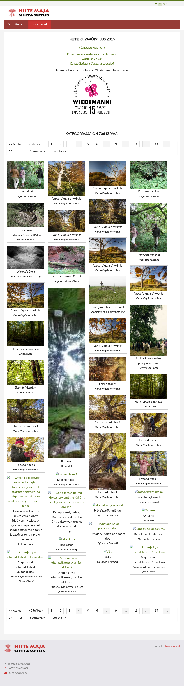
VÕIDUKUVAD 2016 (92, 48)
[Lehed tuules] (108, 368)
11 (135, 144)
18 (20, 151)
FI (160, 4)
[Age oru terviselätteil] (67, 259)
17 (10, 151)
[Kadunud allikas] (149, 174)
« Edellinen (35, 144)
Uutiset (20, 24)
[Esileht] (29, 16)
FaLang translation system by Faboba (19, 629)
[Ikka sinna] (67, 539)
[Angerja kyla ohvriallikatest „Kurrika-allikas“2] (67, 563)
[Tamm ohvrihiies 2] (108, 407)
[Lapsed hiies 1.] (67, 474)
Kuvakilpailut (39, 24)
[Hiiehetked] (26, 174)
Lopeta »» (59, 151)
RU (164, 4)
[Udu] (108, 552)
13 (156, 144)
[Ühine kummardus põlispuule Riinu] (149, 330)
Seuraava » (37, 151)
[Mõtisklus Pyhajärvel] (108, 505)
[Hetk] (26, 334)
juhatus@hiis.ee (18, 673)
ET (156, 4)
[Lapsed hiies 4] (108, 461)
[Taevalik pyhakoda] (149, 492)
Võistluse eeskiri (92, 59)
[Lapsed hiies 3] (26, 449)
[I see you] (26, 215)
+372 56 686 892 (19, 668)
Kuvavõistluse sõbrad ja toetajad (92, 63)
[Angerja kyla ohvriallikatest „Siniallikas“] (149, 550)
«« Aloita (15, 144)
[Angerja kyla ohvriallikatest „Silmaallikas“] (26, 555)
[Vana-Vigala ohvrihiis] (67, 178)
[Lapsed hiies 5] (149, 425)
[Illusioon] (67, 373)
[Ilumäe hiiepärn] (26, 372)
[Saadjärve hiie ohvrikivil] (108, 290)
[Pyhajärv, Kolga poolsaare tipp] (108, 526)
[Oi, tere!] (149, 510)
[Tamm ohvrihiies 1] (26, 411)
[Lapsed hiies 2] (149, 463)
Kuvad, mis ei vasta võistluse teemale (92, 54)
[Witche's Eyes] (26, 257)
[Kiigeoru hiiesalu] (149, 227)
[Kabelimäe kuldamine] (149, 529)
